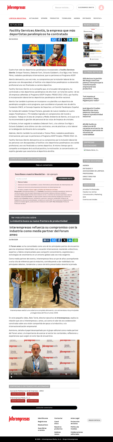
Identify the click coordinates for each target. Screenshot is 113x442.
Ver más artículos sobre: (23, 217)
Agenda (77, 18)
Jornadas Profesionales (91, 189)
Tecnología (66, 18)
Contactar (58, 418)
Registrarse (42, 422)
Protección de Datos (75, 423)
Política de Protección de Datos (48, 189)
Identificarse (43, 418)
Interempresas (63, 318)
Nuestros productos (58, 428)
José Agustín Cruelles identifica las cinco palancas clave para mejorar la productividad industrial (93, 112)
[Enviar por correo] (53, 39)
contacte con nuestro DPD (45, 200)
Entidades (87, 18)
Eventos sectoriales (90, 200)
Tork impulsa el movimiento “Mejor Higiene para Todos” (91, 98)
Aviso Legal (33, 189)
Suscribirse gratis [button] (86, 7)
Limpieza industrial (17, 18)
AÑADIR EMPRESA (94, 420)
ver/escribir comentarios (44, 408)
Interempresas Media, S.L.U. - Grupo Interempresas (60, 439)
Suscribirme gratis (65, 178)
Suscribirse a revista (42, 429)
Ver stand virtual (33, 394)
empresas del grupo (56, 196)
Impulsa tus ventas (90, 192)
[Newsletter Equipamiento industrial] (93, 42)
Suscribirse (93, 65)
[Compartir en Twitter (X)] (64, 39)
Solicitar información (18, 394)
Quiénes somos (57, 433)
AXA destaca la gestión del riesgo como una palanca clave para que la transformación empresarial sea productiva (93, 83)
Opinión (44, 18)
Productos (54, 18)
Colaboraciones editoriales (77, 433)
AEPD (51, 202)
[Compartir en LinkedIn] (69, 39)
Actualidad (33, 18)
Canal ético (56, 423)
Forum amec (15, 246)
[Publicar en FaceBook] (58, 39)
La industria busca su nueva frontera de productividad (38, 221)
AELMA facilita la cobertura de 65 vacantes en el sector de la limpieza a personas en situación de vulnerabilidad (93, 129)
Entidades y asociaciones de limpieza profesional (93, 171)
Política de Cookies (75, 428)
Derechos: (26, 198)
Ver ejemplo (52, 174)
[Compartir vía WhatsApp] (75, 39)
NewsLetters (43, 425)
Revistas (97, 18)
